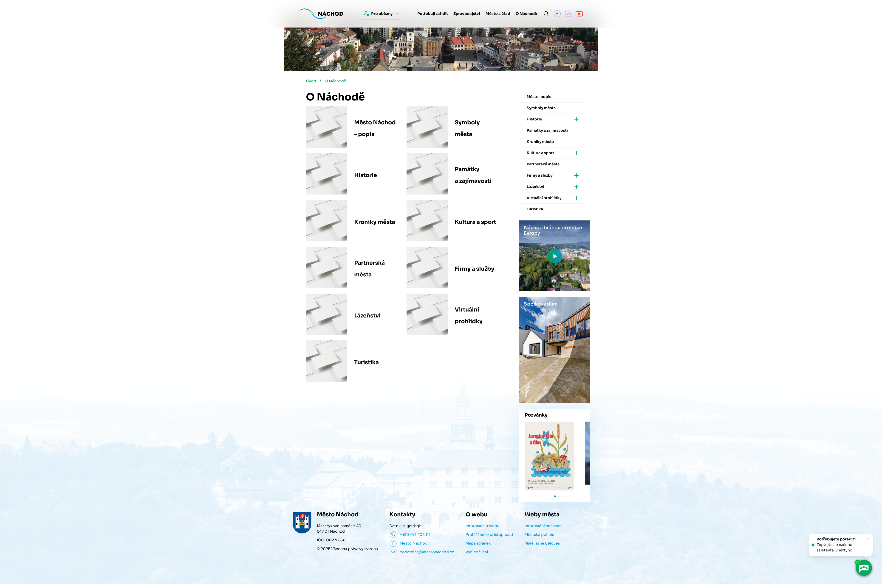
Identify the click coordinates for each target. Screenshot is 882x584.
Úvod (311, 81)
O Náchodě (335, 81)
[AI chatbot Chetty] (863, 568)
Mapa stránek (478, 543)
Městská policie (539, 534)
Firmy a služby (474, 268)
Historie (365, 175)
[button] (555, 496)
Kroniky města (374, 222)
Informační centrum (543, 525)
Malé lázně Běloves (542, 543)
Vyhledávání (477, 552)
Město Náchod (413, 543)
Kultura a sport (475, 222)
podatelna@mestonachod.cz (427, 552)
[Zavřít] (868, 539)
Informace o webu (482, 525)
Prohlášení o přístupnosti (489, 534)
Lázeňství (367, 315)
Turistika (366, 362)
